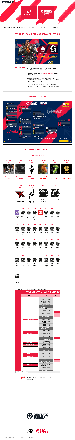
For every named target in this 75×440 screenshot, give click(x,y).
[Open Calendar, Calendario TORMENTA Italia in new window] (51, 385)
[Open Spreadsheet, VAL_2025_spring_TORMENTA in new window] (57, 290)
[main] (14, 27)
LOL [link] (53, 2)
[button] (73, 2)
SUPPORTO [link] (66, 2)
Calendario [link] (42, 2)
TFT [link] (59, 2)
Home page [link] (34, 2)
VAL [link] (48, 2)
